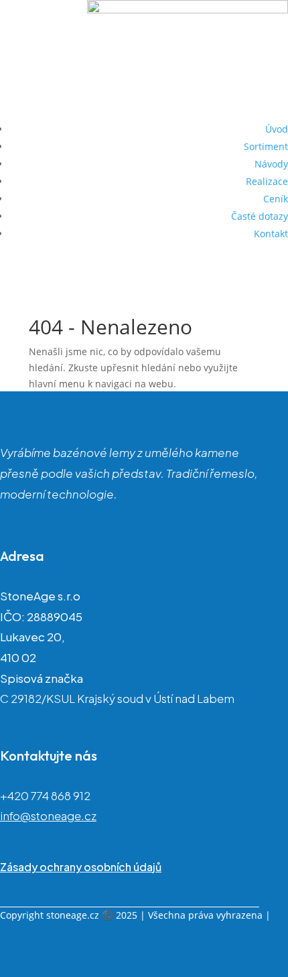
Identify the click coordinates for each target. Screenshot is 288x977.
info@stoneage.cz (48, 815)
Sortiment (266, 146)
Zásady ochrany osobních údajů (80, 867)
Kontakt (271, 233)
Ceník (275, 198)
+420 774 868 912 (45, 795)
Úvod (276, 129)
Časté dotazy (259, 216)
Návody (271, 163)
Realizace (267, 181)
